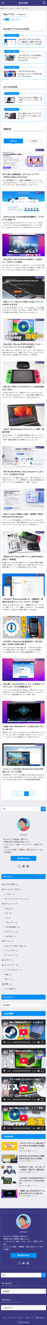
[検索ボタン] (44, 3)
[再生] (4, 1042)
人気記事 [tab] (33, 141)
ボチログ (23, 3)
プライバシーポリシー (16, 1318)
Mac (7, 19)
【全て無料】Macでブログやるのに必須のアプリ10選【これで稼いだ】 (30, 115)
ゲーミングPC (11, 950)
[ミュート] (38, 1042)
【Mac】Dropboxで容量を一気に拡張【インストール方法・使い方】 (30, 99)
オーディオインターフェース (17, 899)
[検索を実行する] (43, 809)
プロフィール (29, 1318)
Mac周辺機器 (12, 927)
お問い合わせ (24, 858)
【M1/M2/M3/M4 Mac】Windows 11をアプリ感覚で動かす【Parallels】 (29, 73)
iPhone (9, 908)
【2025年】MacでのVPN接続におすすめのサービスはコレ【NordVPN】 (30, 57)
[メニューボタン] (3, 3)
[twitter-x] (19, 866)
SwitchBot (10, 936)
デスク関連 (10, 989)
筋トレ (9, 979)
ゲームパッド (11, 955)
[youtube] (23, 866)
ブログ (8, 960)
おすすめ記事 (11, 884)
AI (8, 918)
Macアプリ (12, 922)
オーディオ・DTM (13, 889)
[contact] (27, 866)
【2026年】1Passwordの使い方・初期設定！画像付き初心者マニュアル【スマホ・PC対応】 (30, 41)
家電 (7, 984)
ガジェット (10, 903)
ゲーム (8, 941)
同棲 (8, 974)
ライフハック (11, 965)
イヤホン (9, 894)
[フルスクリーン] (42, 1042)
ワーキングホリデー (14, 970)
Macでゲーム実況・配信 (15, 946)
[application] (23, 1032)
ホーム (5, 1318)
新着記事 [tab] (13, 141)
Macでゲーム (11, 931)
